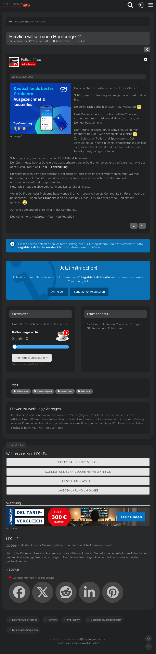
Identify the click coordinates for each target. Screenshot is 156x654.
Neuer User (66, 391)
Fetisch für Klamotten (78, 481)
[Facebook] (19, 592)
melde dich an (55, 247)
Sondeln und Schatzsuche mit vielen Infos (78, 472)
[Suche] (130, 5)
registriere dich (28, 247)
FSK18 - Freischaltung (53, 167)
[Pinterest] (112, 592)
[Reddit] (66, 592)
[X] (42, 592)
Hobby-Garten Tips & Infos (78, 462)
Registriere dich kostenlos (98, 277)
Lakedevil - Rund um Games (78, 490)
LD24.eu (11, 545)
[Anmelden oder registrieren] (140, 5)
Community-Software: (78, 642)
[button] (89, 592)
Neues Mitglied (44, 391)
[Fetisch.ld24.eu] (16, 5)
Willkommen (22, 391)
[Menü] (151, 5)
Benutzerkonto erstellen (89, 291)
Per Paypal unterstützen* (32, 358)
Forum (128, 193)
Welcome (85, 391)
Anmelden (57, 291)
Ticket (47, 198)
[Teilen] (147, 49)
